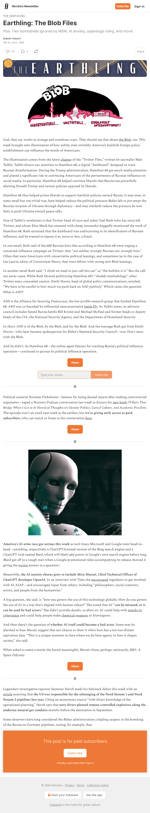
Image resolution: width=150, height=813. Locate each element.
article (7, 694)
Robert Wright (12, 38)
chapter (66, 159)
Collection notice (98, 785)
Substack (56, 805)
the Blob (125, 139)
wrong (23, 565)
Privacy (69, 785)
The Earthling (14, 16)
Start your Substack (64, 795)
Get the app (94, 795)
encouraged (99, 579)
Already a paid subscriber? (75, 763)
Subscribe (123, 6)
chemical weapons (75, 615)
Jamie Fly (90, 306)
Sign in (139, 6)
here (88, 418)
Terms (81, 785)
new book (120, 402)
